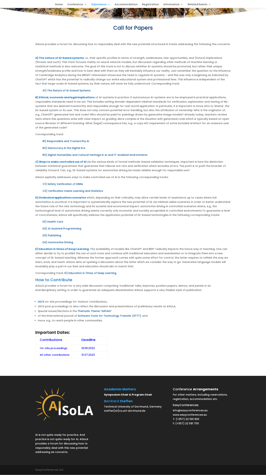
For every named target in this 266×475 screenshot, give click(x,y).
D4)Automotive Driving (58, 242)
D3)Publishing (52, 235)
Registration (150, 4)
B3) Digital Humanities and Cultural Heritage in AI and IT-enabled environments (95, 155)
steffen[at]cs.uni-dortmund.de (124, 411)
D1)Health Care (53, 221)
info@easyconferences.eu (190, 410)
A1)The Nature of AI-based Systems (66, 90)
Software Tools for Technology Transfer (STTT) (109, 316)
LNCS (41, 301)
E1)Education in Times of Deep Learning (90, 273)
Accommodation (126, 4)
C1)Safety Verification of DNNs (63, 184)
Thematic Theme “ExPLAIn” (95, 311)
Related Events (197, 4)
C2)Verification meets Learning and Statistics (73, 191)
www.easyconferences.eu (190, 415)
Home (59, 4)
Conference (75, 4)
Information (171, 4)
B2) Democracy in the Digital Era (64, 148)
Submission (99, 4)
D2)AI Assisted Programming (62, 228)
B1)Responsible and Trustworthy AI (66, 141)
